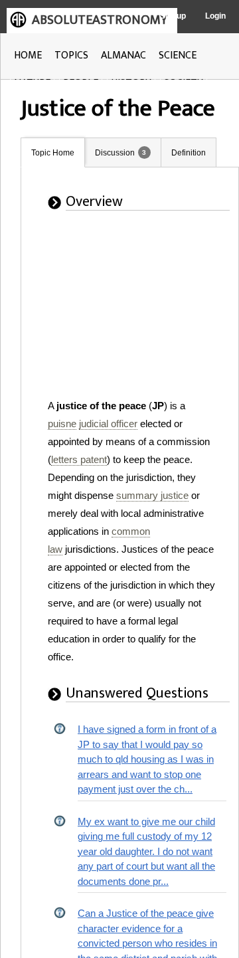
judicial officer (108, 423)
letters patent (79, 459)
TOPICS (71, 55)
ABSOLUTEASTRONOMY (99, 20)
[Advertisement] (118, 314)
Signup (173, 16)
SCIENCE (178, 55)
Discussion (115, 152)
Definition (188, 152)
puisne (62, 423)
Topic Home (52, 152)
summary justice (152, 495)
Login (215, 16)
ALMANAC (123, 55)
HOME (28, 55)
